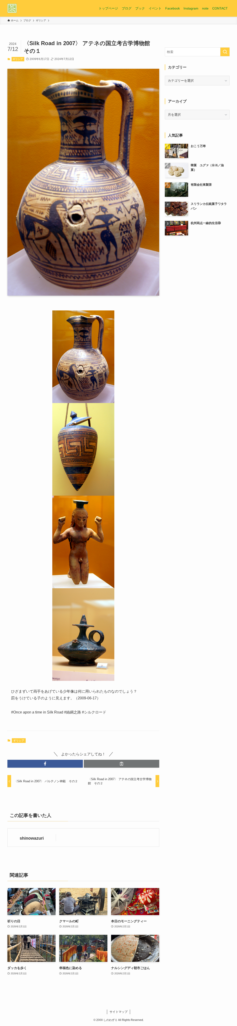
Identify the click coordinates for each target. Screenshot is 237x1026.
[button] (45, 764)
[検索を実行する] (225, 51)
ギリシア (18, 59)
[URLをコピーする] (121, 764)
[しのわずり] (12, 8)
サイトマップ (118, 1011)
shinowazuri (32, 838)
